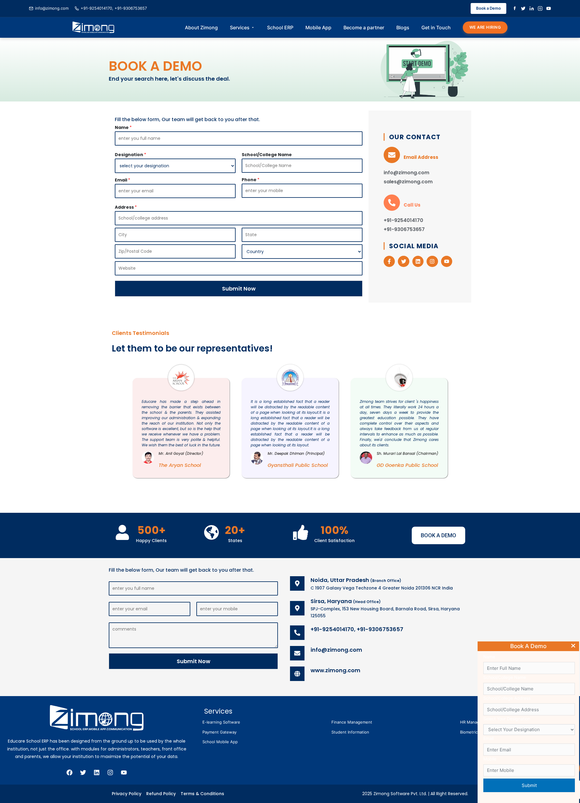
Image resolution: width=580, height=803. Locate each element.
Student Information (350, 732)
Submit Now (239, 288)
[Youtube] (446, 261)
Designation (130, 154)
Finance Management (351, 722)
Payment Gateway (219, 732)
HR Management (475, 722)
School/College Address (506, 698)
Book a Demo (488, 8)
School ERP (280, 27)
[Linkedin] (418, 261)
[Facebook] (514, 8)
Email (122, 180)
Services (240, 27)
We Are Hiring (485, 27)
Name (123, 127)
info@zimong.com (52, 8)
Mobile (489, 758)
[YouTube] (548, 8)
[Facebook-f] (389, 261)
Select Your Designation (506, 718)
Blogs (402, 27)
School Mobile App (220, 741)
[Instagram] (540, 8)
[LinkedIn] (531, 8)
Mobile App (318, 27)
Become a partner (363, 27)
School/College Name (267, 154)
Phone (250, 179)
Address (126, 207)
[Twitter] (523, 8)
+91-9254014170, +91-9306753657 (114, 8)
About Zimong (201, 27)
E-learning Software (221, 722)
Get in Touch (436, 27)
